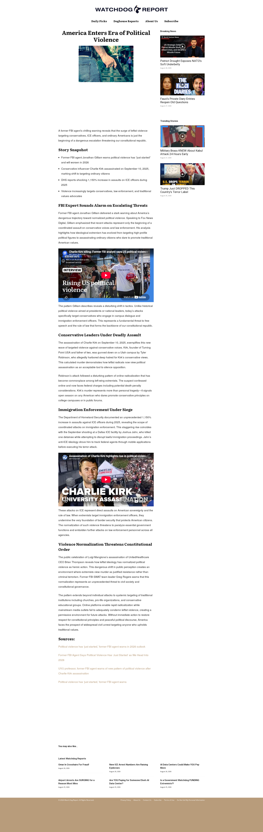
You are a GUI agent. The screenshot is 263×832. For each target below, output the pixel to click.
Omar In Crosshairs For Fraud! (73, 764)
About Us (151, 21)
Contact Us (147, 800)
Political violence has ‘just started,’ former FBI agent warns (92, 682)
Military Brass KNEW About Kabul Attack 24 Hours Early (181, 152)
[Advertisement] (106, 104)
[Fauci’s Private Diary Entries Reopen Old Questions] (182, 84)
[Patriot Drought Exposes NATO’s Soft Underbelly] (182, 46)
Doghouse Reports (126, 21)
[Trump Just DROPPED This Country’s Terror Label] (182, 174)
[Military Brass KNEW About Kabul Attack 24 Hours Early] (182, 136)
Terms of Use (169, 800)
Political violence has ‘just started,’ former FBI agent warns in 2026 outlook (101, 646)
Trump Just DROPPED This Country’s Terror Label (177, 190)
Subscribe (171, 21)
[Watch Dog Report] (131, 9)
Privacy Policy (126, 800)
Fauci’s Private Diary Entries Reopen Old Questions (177, 100)
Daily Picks (99, 21)
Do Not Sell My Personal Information (191, 800)
